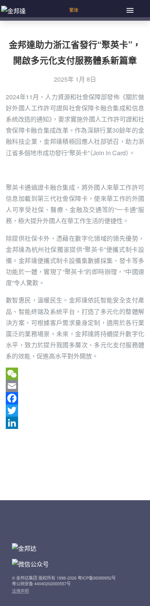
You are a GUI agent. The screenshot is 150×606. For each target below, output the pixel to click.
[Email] (75, 386)
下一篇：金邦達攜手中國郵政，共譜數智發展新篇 (73, 469)
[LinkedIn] (75, 423)
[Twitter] (75, 410)
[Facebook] (75, 398)
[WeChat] (75, 374)
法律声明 (20, 591)
